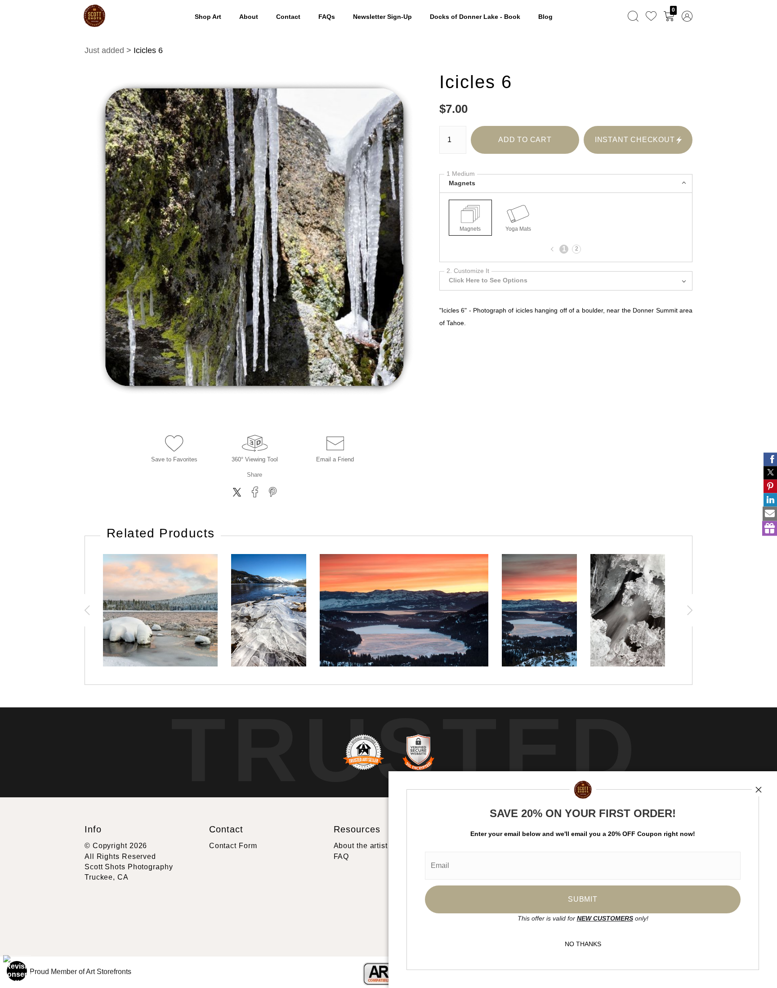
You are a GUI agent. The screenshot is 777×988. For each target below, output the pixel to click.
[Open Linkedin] (770, 499)
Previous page (553, 249)
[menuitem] (633, 15)
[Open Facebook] (770, 459)
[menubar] (658, 15)
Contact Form (233, 845)
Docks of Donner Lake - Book (475, 16)
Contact (288, 16)
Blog (545, 16)
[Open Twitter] (770, 472)
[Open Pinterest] (770, 486)
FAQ (341, 856)
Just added (104, 50)
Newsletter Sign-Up (382, 16)
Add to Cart (525, 139)
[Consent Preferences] (17, 971)
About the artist (361, 845)
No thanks (583, 944)
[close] (758, 789)
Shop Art (208, 16)
